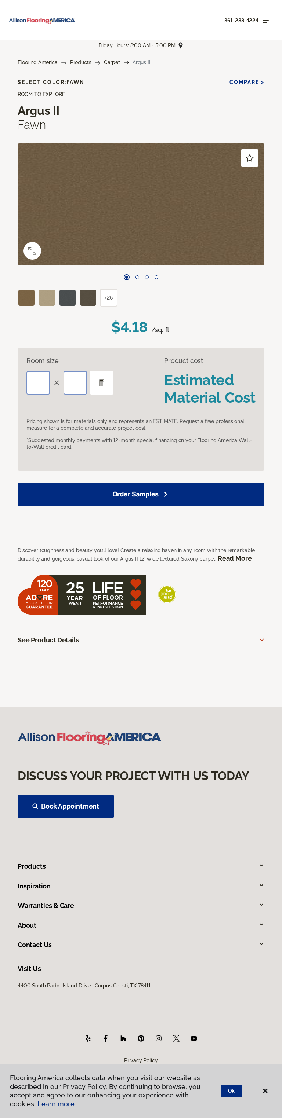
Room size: (43, 360)
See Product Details (48, 640)
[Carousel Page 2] (137, 277)
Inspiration (34, 886)
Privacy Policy (141, 1060)
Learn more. (56, 1104)
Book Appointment (70, 806)
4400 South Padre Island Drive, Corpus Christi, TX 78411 (84, 986)
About (27, 925)
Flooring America (38, 62)
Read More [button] (235, 558)
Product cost (183, 360)
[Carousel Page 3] (147, 277)
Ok (231, 1091)
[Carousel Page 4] (156, 277)
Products (80, 62)
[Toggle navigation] (265, 20)
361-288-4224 (241, 20)
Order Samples (135, 494)
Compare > (246, 82)
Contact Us (35, 945)
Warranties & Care (46, 905)
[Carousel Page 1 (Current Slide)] (127, 277)
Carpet (112, 62)
